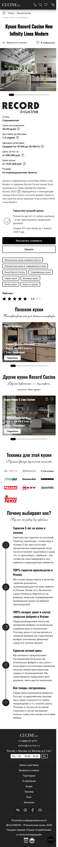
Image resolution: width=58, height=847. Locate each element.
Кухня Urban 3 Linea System (19, 399)
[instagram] (25, 810)
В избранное (48, 42)
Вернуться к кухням (16, 42)
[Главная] (3, 12)
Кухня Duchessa (13, 326)
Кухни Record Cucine (14, 272)
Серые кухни (10, 278)
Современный (18, 352)
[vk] (18, 810)
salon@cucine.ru (29, 745)
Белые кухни (10, 284)
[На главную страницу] (11, 4)
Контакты (29, 802)
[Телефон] (35, 4)
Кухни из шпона (30, 284)
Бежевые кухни (30, 278)
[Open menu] (53, 4)
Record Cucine (21, 417)
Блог (29, 797)
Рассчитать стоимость (29, 240)
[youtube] (40, 810)
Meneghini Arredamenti (25, 344)
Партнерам (29, 775)
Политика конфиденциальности (29, 820)
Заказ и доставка (29, 764)
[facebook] (33, 810)
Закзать (29, 249)
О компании (29, 780)
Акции (29, 786)
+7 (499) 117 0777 (27, 741)
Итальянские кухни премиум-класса (22, 260)
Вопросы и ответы (29, 770)
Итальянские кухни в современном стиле (25, 266)
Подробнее (12, 358)
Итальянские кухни (34, 825)
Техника (29, 791)
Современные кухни (40, 272)
